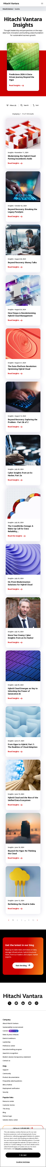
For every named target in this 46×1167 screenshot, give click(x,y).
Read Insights (14, 85)
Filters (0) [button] (13, 105)
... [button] (25, 920)
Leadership (6, 1042)
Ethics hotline (7, 1085)
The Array (6, 1109)
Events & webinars (9, 1038)
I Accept (23, 1155)
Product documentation (11, 1077)
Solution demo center (10, 1120)
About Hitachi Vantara (10, 1023)
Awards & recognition (10, 1053)
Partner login (7, 1116)
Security (5, 1092)
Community (7, 1073)
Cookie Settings (23, 1162)
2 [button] (17, 920)
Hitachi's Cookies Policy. (23, 1149)
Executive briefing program (12, 1049)
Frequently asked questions (12, 1081)
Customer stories (9, 1105)
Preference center (9, 1046)
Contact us (6, 1061)
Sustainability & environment (13, 1027)
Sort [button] (37, 105)
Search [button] (26, 105)
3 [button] (21, 920)
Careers (5, 1031)
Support (5, 1070)
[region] (23, 1148)
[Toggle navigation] (42, 3)
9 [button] (28, 920)
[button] (8, 920)
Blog (4, 1112)
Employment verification (11, 1088)
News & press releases (11, 1035)
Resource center (8, 1101)
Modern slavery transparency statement (17, 1057)
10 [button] (33, 920)
